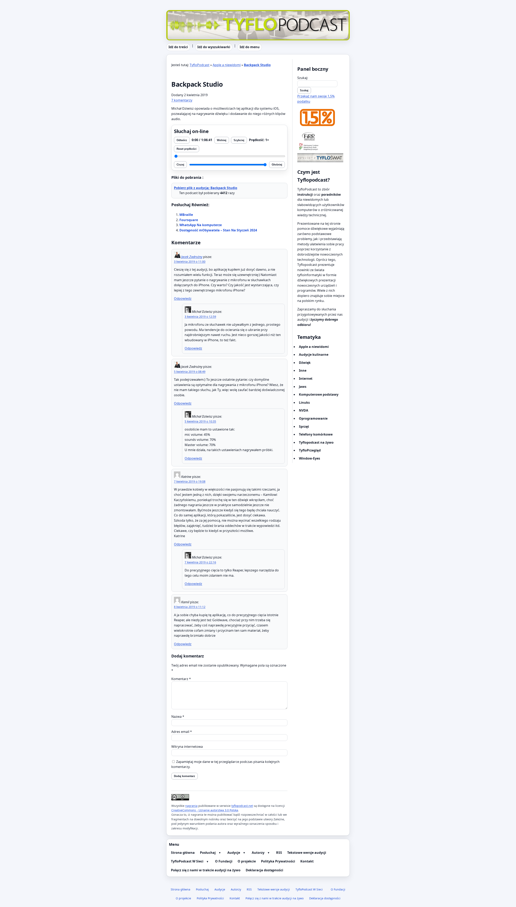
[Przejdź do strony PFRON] (321, 147)
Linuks (304, 402)
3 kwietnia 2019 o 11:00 (189, 261)
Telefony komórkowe (316, 434)
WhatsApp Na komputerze (200, 225)
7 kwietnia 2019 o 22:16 (200, 562)
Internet (305, 378)
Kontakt (307, 861)
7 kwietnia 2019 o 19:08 (189, 481)
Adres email (181, 731)
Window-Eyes (309, 458)
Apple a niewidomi (227, 65)
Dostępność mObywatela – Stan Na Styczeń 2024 (218, 230)
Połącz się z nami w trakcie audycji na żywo (205, 870)
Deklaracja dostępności (264, 870)
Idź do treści (178, 47)
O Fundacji (223, 861)
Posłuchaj (208, 852)
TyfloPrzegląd (310, 450)
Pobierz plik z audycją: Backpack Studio (205, 188)
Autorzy (258, 852)
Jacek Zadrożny (191, 257)
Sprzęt (304, 426)
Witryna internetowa (187, 746)
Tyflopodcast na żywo (316, 442)
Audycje (233, 852)
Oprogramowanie (313, 418)
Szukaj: (302, 78)
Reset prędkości (187, 148)
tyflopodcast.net (242, 806)
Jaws (302, 386)
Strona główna (183, 852)
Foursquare (188, 220)
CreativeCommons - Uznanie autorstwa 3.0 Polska (204, 810)
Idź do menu (250, 47)
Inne (302, 370)
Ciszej (180, 164)
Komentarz (181, 679)
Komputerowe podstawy (318, 394)
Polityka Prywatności (278, 861)
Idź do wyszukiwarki (213, 47)
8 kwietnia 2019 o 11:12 (189, 607)
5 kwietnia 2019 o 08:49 (189, 371)
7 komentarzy (181, 100)
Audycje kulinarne (313, 354)
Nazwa (177, 716)
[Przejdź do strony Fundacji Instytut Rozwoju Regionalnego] (321, 136)
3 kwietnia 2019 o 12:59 (200, 316)
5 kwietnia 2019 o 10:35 (200, 421)
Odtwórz (182, 140)
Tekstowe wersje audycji (306, 852)
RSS (279, 852)
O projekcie (247, 861)
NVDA (303, 410)
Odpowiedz (182, 298)
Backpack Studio (257, 65)
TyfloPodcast (176, 12)
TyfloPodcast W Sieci (187, 861)
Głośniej (277, 164)
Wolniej (221, 140)
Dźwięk (305, 362)
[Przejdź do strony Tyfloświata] (321, 157)
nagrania (191, 806)
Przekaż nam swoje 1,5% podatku (316, 99)
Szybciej (239, 140)
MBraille (186, 214)
